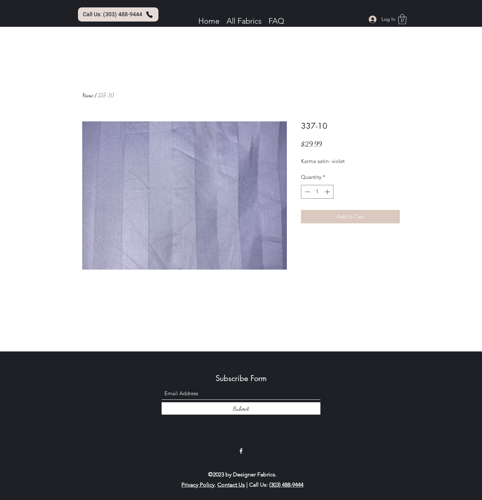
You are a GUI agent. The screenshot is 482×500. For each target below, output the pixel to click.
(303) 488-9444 (286, 484)
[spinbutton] (317, 191)
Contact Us (231, 484)
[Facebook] (241, 450)
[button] (402, 19)
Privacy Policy (198, 484)
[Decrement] (307, 191)
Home (87, 95)
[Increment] (328, 191)
